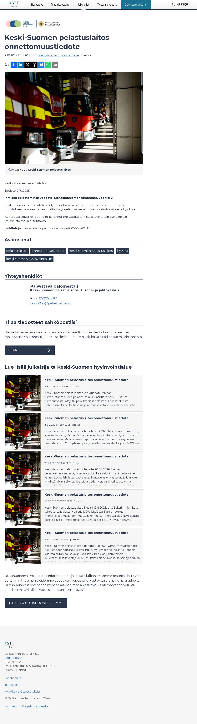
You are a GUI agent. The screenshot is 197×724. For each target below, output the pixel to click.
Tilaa (12, 350)
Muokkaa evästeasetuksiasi (23, 691)
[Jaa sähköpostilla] (55, 65)
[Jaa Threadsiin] (34, 65)
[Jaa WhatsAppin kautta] (48, 65)
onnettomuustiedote (48, 251)
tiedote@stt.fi (14, 658)
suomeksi (11, 706)
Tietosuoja (11, 685)
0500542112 (48, 298)
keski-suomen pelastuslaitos (91, 251)
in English (25, 706)
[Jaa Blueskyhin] (41, 65)
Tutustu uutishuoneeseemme (35, 603)
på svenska (40, 706)
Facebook (11, 678)
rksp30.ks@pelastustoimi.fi (50, 303)
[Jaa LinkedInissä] (21, 65)
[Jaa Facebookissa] (14, 65)
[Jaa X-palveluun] (27, 65)
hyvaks (122, 251)
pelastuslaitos (16, 251)
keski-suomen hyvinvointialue (29, 259)
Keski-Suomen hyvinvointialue (58, 55)
